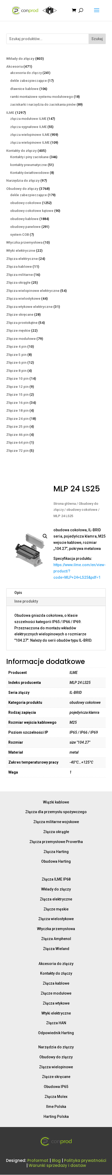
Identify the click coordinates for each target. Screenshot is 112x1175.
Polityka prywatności (85, 1160)
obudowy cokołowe (81, 510)
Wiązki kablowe (56, 802)
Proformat (37, 1160)
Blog (56, 1160)
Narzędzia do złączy (56, 1047)
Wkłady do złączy (56, 889)
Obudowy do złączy (56, 1057)
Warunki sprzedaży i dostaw (57, 1165)
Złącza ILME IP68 (56, 879)
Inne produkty (26, 601)
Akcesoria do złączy (56, 964)
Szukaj (97, 39)
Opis (18, 593)
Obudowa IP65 (56, 1087)
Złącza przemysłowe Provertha (56, 842)
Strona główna (64, 504)
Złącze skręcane (56, 1077)
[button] (45, 536)
